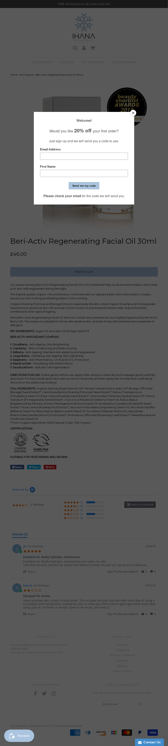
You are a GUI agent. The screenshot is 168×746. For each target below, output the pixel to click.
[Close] (133, 113)
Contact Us (151, 742)
